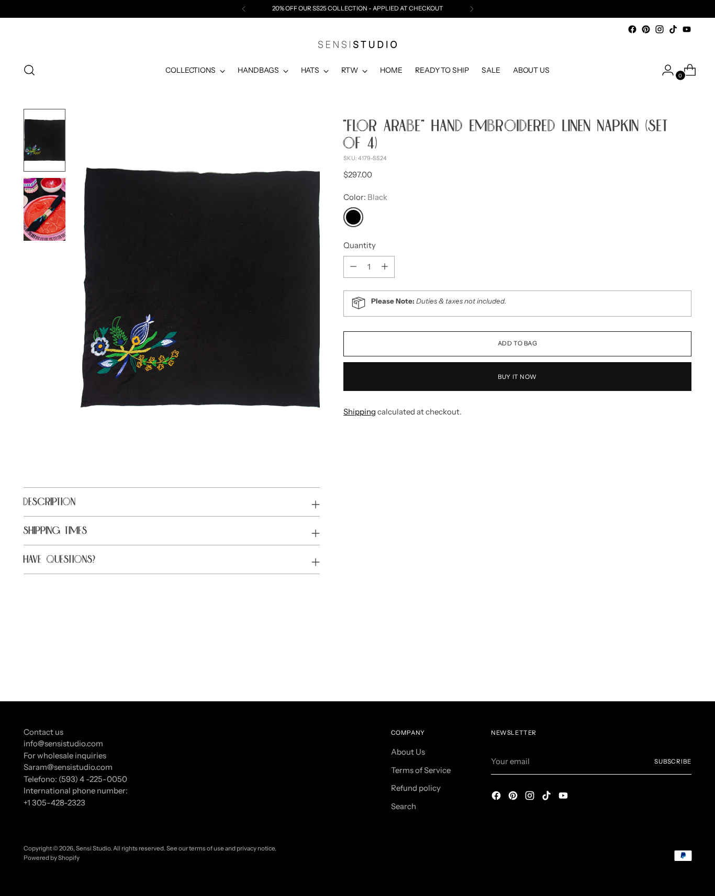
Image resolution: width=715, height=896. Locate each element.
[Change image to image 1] (44, 140)
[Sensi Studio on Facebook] (632, 29)
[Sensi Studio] (357, 44)
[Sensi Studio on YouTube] (686, 29)
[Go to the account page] (663, 70)
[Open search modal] (29, 70)
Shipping (359, 411)
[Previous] (243, 9)
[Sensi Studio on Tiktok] (673, 29)
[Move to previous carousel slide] (658, 665)
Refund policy (416, 788)
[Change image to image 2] (44, 209)
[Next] (471, 9)
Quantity (359, 245)
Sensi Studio (93, 848)
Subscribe (672, 761)
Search (403, 806)
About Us (408, 752)
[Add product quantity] (353, 266)
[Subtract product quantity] (384, 266)
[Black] (353, 217)
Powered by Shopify (52, 857)
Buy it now (517, 376)
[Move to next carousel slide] (682, 665)
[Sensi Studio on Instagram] (659, 29)
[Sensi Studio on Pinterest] (646, 29)
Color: (365, 196)
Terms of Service (421, 770)
